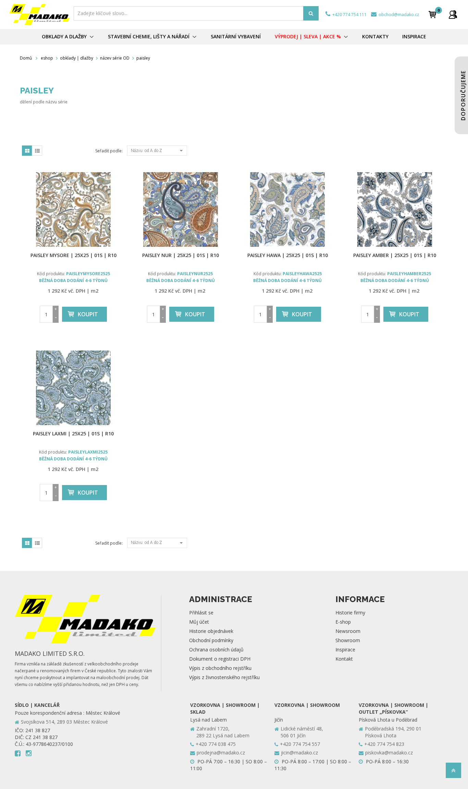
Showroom (347, 640)
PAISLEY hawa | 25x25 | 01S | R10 (287, 255)
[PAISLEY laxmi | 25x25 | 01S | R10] (73, 388)
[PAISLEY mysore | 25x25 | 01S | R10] (73, 209)
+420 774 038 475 (216, 744)
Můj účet (199, 622)
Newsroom (347, 631)
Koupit (88, 314)
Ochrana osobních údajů (216, 649)
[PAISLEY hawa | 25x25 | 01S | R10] (287, 209)
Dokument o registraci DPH (219, 659)
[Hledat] (311, 13)
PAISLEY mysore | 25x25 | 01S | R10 (73, 255)
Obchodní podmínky (211, 640)
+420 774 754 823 (384, 744)
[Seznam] (37, 150)
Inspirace (345, 649)
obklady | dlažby (76, 58)
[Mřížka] (27, 150)
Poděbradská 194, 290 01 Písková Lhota (393, 732)
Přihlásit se (201, 612)
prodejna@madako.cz (221, 752)
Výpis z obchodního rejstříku (220, 668)
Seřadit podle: (109, 151)
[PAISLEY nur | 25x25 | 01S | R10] (181, 209)
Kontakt (344, 659)
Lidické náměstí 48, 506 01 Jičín (302, 732)
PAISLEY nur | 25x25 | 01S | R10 (180, 255)
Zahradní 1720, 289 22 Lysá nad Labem (222, 732)
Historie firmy (350, 612)
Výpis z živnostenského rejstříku (224, 677)
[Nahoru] (453, 772)
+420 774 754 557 (300, 744)
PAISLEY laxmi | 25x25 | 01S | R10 (73, 433)
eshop (47, 58)
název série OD (115, 58)
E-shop (343, 622)
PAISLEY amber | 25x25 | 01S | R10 (394, 255)
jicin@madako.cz (299, 752)
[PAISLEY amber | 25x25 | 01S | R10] (395, 209)
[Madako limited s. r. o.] (39, 14)
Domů (26, 58)
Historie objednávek (211, 631)
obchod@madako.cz (398, 14)
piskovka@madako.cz (389, 752)
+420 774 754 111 (349, 14)
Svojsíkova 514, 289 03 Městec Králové (64, 721)
